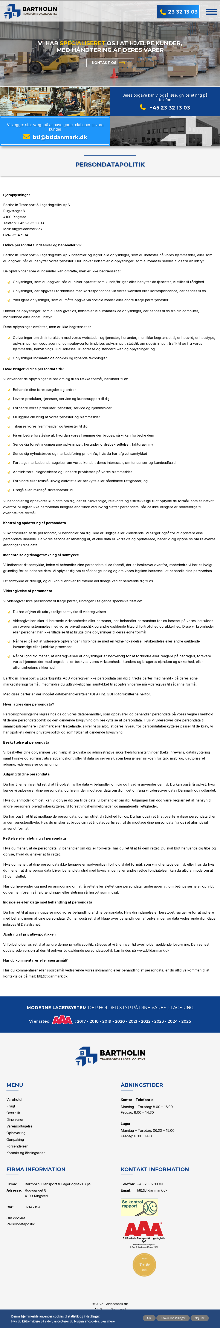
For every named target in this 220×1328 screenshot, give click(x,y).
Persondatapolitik (110, 164)
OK (149, 1318)
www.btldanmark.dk (153, 950)
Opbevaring (15, 1133)
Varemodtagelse (19, 1126)
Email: (126, 1190)
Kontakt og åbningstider (25, 1153)
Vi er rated (39, 1021)
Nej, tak (200, 1318)
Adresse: (14, 1190)
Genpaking (15, 1139)
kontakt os (104, 63)
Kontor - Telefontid (137, 1100)
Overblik (13, 1113)
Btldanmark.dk (116, 1304)
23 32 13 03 (183, 12)
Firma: (11, 1184)
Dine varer (15, 1119)
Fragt (10, 1106)
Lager (126, 1123)
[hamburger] (211, 12)
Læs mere (108, 1321)
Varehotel (14, 1099)
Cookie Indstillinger (173, 1318)
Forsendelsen (17, 1146)
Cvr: (10, 1207)
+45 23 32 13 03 (170, 108)
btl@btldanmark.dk (60, 137)
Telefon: (128, 1184)
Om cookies (16, 1218)
